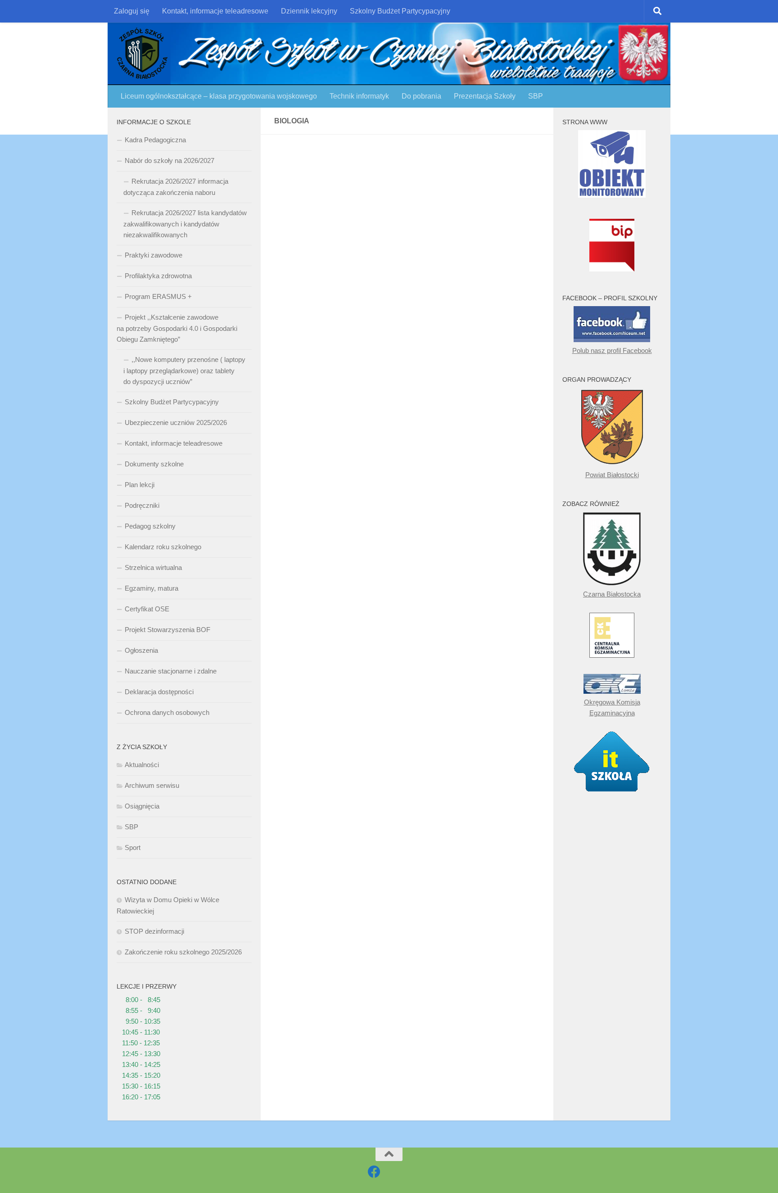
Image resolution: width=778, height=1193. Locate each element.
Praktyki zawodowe (153, 255)
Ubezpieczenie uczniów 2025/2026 (176, 422)
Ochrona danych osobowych (167, 712)
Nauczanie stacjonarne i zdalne (171, 671)
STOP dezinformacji (154, 931)
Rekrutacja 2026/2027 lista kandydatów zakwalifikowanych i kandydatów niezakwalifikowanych (185, 224)
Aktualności (142, 764)
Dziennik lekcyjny (309, 11)
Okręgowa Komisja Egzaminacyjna (612, 707)
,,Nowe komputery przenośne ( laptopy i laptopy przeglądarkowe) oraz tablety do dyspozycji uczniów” (184, 370)
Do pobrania (421, 96)
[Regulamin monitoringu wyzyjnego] (612, 195)
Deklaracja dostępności (159, 692)
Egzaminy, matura (151, 588)
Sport (132, 847)
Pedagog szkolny (150, 526)
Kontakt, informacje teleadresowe (215, 11)
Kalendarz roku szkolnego (163, 547)
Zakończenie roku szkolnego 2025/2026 (183, 952)
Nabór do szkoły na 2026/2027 (169, 160)
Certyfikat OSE (147, 609)
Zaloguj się (131, 11)
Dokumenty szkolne (154, 464)
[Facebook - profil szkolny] (374, 1172)
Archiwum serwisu (152, 785)
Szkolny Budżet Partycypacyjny (400, 11)
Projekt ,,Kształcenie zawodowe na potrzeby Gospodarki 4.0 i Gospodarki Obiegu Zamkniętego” (177, 328)
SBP (535, 96)
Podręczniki (142, 505)
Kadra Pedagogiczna (155, 140)
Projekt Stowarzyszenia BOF (167, 629)
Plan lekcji (139, 484)
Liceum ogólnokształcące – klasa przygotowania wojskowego (219, 96)
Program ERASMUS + (158, 296)
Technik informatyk (359, 96)
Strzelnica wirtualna (153, 567)
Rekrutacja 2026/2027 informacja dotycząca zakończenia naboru (175, 186)
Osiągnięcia (142, 806)
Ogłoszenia (141, 650)
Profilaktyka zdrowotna (158, 276)
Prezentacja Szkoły (485, 96)
